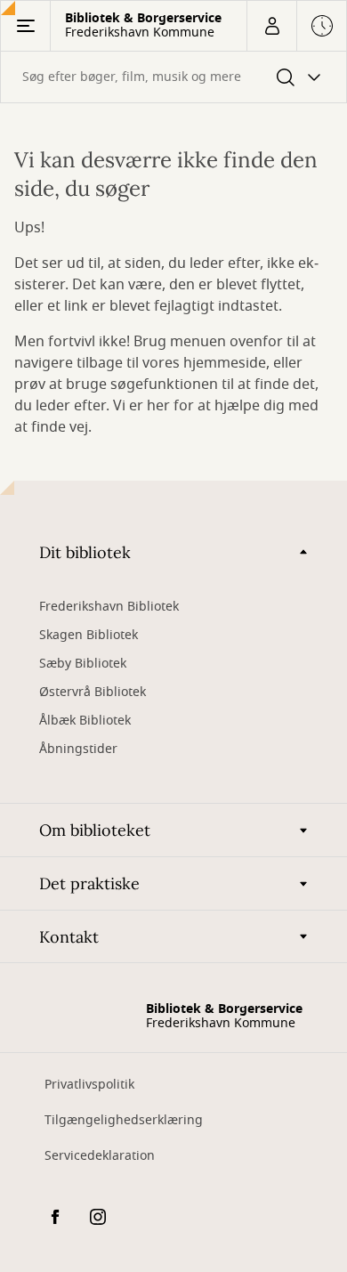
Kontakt (69, 937)
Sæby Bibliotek (82, 663)
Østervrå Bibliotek (92, 692)
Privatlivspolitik (89, 1084)
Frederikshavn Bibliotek (109, 606)
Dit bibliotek (85, 552)
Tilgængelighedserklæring (123, 1120)
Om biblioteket (94, 830)
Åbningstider (78, 749)
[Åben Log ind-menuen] (271, 26)
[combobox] (173, 77)
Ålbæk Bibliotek (85, 720)
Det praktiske (89, 883)
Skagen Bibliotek (88, 635)
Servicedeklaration (99, 1155)
